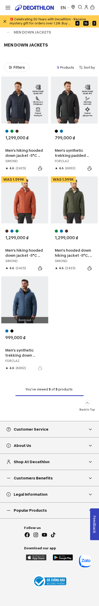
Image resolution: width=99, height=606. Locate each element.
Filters (19, 67)
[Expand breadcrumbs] (8, 32)
